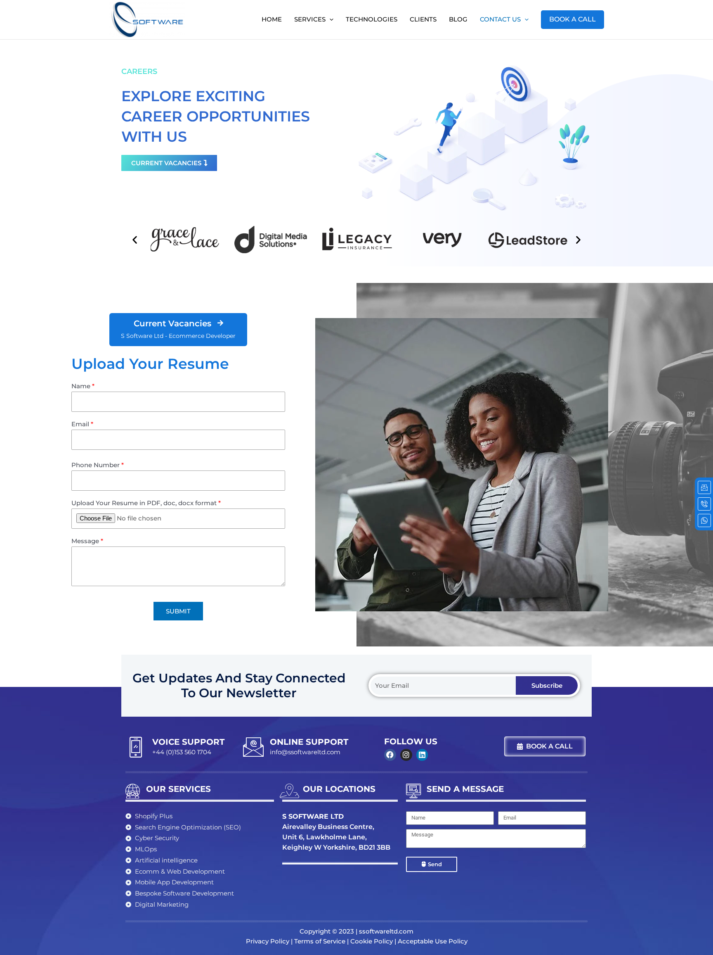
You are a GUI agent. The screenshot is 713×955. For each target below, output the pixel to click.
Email (82, 424)
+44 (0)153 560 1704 (181, 752)
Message (87, 541)
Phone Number (97, 465)
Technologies (371, 19)
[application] (329, 19)
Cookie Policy (371, 941)
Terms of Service (319, 941)
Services (310, 19)
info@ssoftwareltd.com (305, 752)
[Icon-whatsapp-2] (704, 520)
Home (272, 19)
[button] (135, 239)
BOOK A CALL (572, 19)
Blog (458, 19)
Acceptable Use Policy (432, 941)
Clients (423, 19)
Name (82, 386)
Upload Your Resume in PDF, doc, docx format (146, 503)
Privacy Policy (267, 941)
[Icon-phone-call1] (704, 504)
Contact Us (500, 19)
